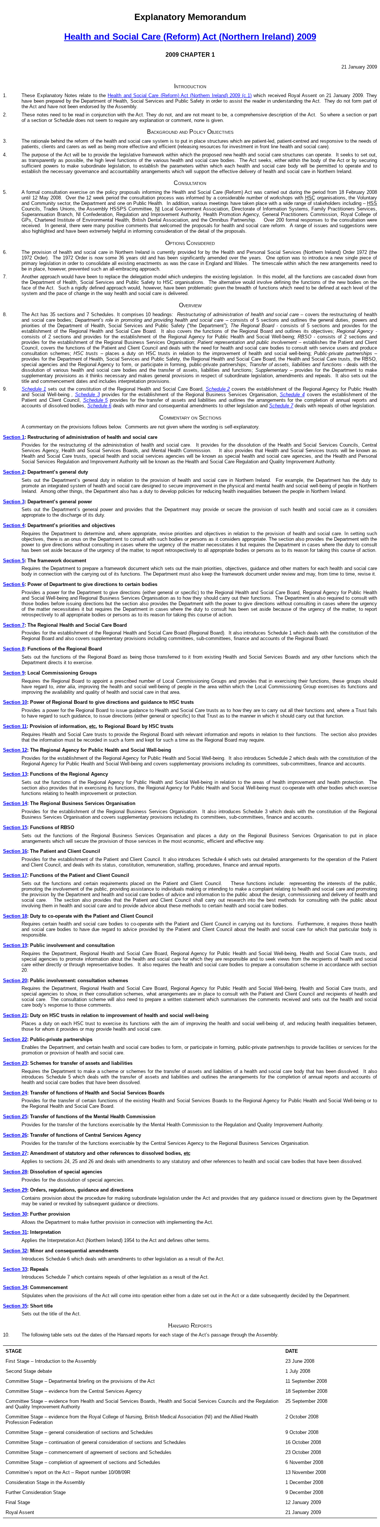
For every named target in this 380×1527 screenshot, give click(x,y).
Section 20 (15, 980)
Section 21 (15, 1015)
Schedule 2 (218, 389)
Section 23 (15, 1063)
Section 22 (15, 1039)
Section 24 (15, 1093)
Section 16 (15, 851)
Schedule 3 (87, 394)
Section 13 (15, 774)
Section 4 (13, 525)
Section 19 (15, 945)
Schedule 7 (281, 405)
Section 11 (15, 726)
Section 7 (13, 625)
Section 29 (15, 1190)
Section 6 (13, 584)
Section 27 (15, 1153)
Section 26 (15, 1135)
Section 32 (15, 1250)
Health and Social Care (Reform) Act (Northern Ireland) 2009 (190, 37)
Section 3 (13, 501)
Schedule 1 (34, 389)
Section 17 (15, 875)
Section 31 (15, 1232)
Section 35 (15, 1306)
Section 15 (15, 827)
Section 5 (13, 560)
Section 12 (15, 750)
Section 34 (15, 1287)
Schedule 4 (292, 394)
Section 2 (13, 472)
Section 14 (15, 803)
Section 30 (15, 1214)
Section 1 (13, 437)
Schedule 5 (95, 400)
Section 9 (13, 673)
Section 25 (15, 1116)
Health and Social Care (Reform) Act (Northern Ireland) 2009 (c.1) (180, 95)
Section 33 (15, 1269)
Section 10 (15, 702)
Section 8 (13, 649)
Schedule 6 (99, 405)
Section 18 (15, 916)
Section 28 (15, 1172)
